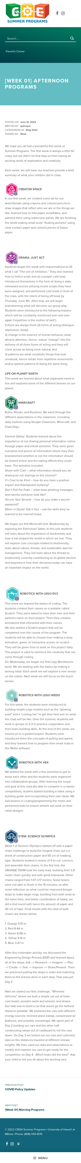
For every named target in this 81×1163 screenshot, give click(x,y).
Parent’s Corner (15, 51)
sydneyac (25, 126)
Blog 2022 (31, 130)
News (23, 133)
